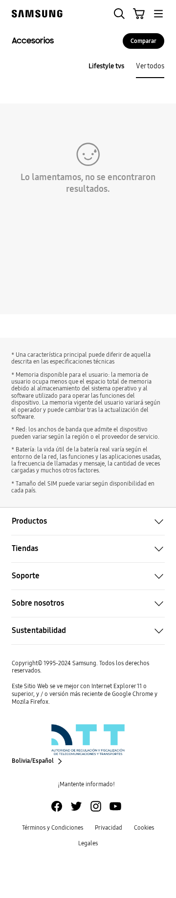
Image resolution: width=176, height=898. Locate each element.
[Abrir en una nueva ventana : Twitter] (76, 806)
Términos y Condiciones (52, 827)
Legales (88, 843)
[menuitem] (106, 66)
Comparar (143, 41)
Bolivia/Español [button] (33, 761)
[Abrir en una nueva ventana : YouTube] (115, 806)
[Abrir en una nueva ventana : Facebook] (57, 806)
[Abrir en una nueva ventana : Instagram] (96, 806)
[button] (119, 13)
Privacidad (108, 827)
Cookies (144, 827)
